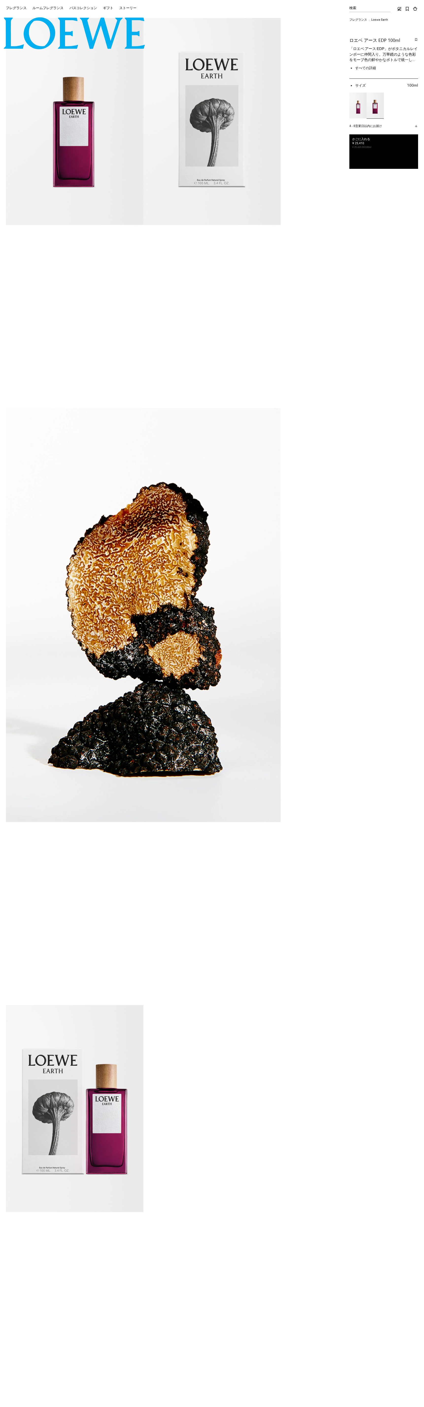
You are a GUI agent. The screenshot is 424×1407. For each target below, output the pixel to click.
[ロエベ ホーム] (74, 33)
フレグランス (358, 19)
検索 (352, 8)
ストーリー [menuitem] (127, 8)
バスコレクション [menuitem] (83, 8)
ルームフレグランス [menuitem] (48, 8)
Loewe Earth (379, 19)
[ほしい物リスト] (407, 9)
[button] (383, 126)
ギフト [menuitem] (108, 8)
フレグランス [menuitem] (16, 8)
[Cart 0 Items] (415, 9)
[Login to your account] (399, 9)
